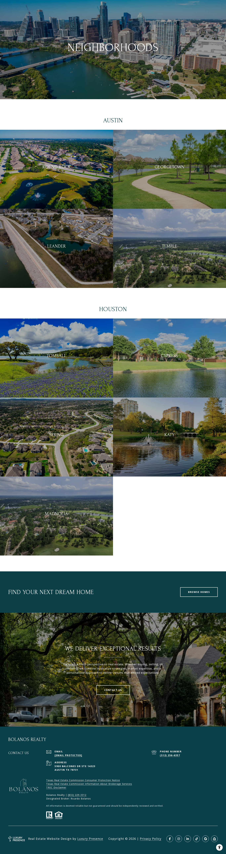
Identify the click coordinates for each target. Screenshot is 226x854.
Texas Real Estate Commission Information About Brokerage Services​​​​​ (89, 783)
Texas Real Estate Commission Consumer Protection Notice (83, 780)
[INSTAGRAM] (178, 838)
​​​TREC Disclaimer (56, 787)
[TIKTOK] (196, 838)
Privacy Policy (150, 839)
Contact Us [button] (113, 690)
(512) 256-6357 (170, 755)
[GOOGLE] (205, 838)
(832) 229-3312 (77, 794)
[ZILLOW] (214, 838)
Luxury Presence (90, 839)
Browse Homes (199, 592)
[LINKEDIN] (187, 838)
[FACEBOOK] (169, 838)
